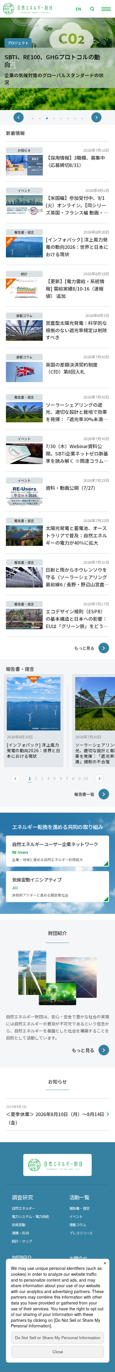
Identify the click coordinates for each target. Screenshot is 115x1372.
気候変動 (18, 1224)
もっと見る (84, 648)
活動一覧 (79, 1197)
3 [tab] (47, 118)
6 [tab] (68, 118)
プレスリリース (81, 1232)
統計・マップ (22, 1240)
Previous (18, 117)
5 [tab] (61, 118)
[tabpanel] (57, 64)
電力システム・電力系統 (30, 1216)
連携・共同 (20, 1232)
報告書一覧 (84, 794)
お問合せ (78, 1258)
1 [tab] (33, 118)
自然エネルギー (23, 1208)
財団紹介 (22, 1257)
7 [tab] (75, 118)
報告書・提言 (79, 1208)
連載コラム (77, 1224)
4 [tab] (54, 118)
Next (96, 117)
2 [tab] (40, 118)
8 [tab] (83, 118)
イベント (76, 1216)
